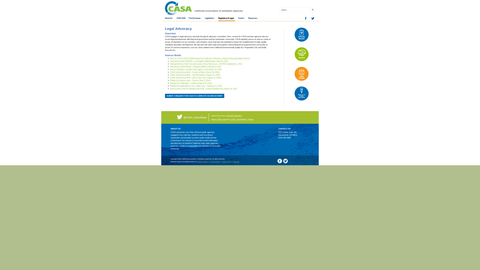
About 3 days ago (218, 119)
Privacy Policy (215, 162)
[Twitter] (312, 18)
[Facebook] (306, 18)
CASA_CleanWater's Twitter (241, 119)
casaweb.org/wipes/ (234, 116)
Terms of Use (226, 162)
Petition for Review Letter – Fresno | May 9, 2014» (190, 80)
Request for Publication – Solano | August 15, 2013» (191, 83)
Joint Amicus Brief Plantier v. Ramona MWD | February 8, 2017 (195, 67)
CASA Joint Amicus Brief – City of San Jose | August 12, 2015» (195, 77)
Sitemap (236, 162)
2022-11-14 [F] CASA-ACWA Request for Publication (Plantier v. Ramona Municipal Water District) (210, 58)
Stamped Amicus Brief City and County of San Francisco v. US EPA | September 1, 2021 (206, 64)
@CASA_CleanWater (195, 117)
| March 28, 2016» (212, 72)
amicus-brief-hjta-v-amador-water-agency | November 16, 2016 (196, 69)
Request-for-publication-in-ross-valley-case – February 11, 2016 (196, 86)
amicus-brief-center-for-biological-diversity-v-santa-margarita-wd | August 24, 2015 (203, 89)
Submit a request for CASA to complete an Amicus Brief (194, 96)
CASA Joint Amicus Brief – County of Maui (187, 72)
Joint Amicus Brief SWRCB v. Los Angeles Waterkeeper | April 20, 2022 (199, 61)
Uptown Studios (202, 162)
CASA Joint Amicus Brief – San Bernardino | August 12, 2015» (195, 75)
